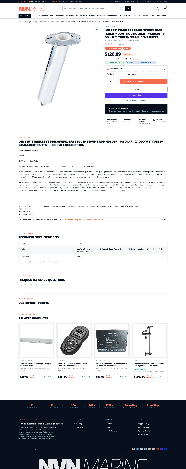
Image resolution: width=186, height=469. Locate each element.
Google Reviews (111, 431)
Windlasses (112, 16)
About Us (108, 424)
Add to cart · (135, 82)
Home (20, 22)
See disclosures (135, 59)
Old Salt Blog (77, 424)
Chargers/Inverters (97, 16)
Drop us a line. (42, 285)
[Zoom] (97, 29)
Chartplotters (42, 16)
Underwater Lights (158, 16)
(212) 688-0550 (114, 1)
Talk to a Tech (78, 427)
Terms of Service (144, 431)
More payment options (136, 100)
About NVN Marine (131, 1)
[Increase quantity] (116, 81)
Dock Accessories (141, 16)
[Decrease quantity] (107, 81)
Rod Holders (43, 22)
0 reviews (121, 44)
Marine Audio (81, 16)
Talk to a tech (161, 1)
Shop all (26, 16)
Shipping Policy (143, 424)
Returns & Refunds (144, 427)
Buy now (135, 89)
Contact (108, 427)
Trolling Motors (57, 16)
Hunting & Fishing (31, 22)
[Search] (128, 8)
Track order (147, 1)
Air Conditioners (125, 16)
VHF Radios (70, 16)
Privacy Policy (143, 434)
